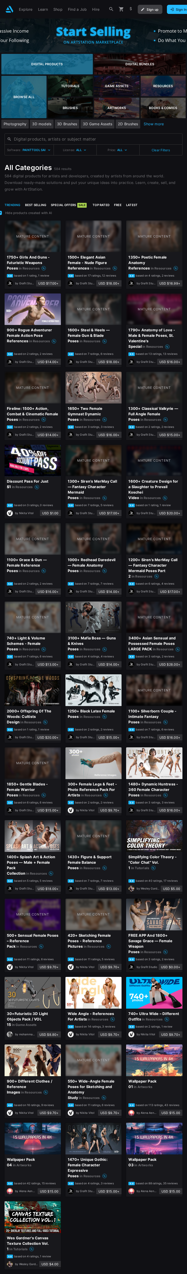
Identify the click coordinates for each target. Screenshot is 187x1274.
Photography (15, 124)
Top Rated (101, 205)
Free (118, 205)
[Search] (111, 9)
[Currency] (131, 9)
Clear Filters (161, 150)
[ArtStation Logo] (9, 9)
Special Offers (68, 205)
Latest (132, 205)
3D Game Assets (97, 124)
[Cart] (121, 9)
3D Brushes (67, 124)
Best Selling (36, 205)
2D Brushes (128, 124)
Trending (13, 205)
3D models (41, 124)
